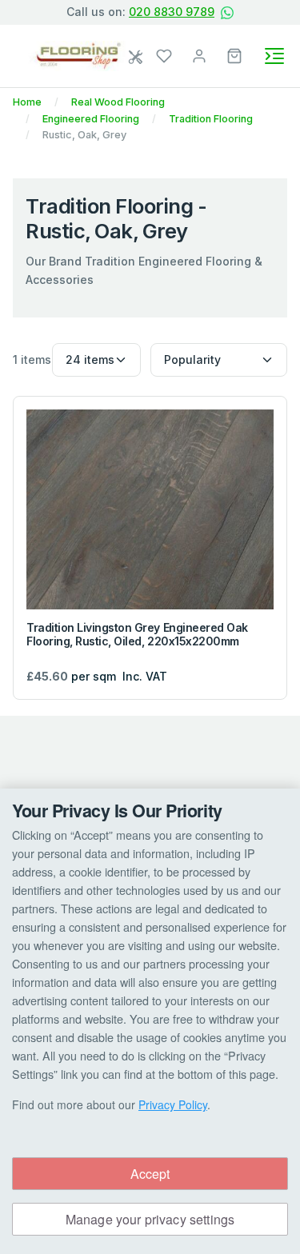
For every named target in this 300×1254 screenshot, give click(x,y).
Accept (150, 1173)
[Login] (199, 55)
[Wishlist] (164, 55)
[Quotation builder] (137, 58)
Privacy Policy (172, 1104)
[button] (234, 55)
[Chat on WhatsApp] (227, 12)
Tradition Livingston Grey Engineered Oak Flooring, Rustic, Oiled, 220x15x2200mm (137, 634)
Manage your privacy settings (150, 1219)
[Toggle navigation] (274, 56)
